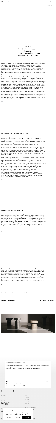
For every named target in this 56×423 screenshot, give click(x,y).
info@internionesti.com (6, 406)
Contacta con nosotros (28, 325)
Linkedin (25, 293)
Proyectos (32, 2)
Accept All (27, 417)
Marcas (20, 2)
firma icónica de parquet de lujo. (33, 74)
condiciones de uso (21, 383)
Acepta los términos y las (16, 383)
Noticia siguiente (47, 301)
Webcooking (35, 418)
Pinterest (14, 293)
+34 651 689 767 (4, 397)
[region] (18, 414)
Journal (38, 2)
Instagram (27, 399)
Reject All (18, 417)
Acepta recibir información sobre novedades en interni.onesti (20, 385)
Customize (9, 417)
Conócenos (13, 2)
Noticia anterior (8, 301)
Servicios (26, 2)
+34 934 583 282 (4, 404)
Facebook (3, 293)
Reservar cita (49, 5)
